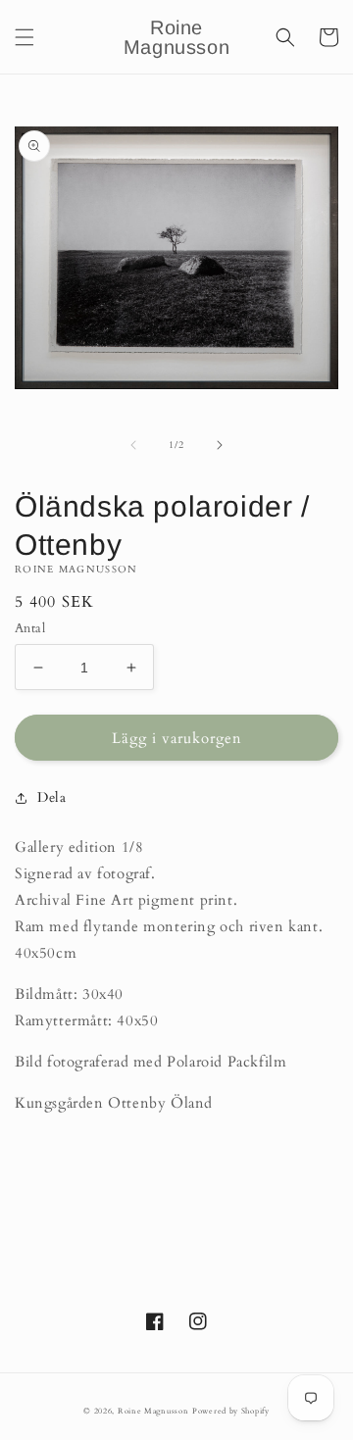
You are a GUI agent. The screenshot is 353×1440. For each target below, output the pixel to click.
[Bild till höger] (219, 445)
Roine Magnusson (153, 1411)
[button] (24, 37)
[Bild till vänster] (133, 445)
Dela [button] (51, 797)
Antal (30, 628)
